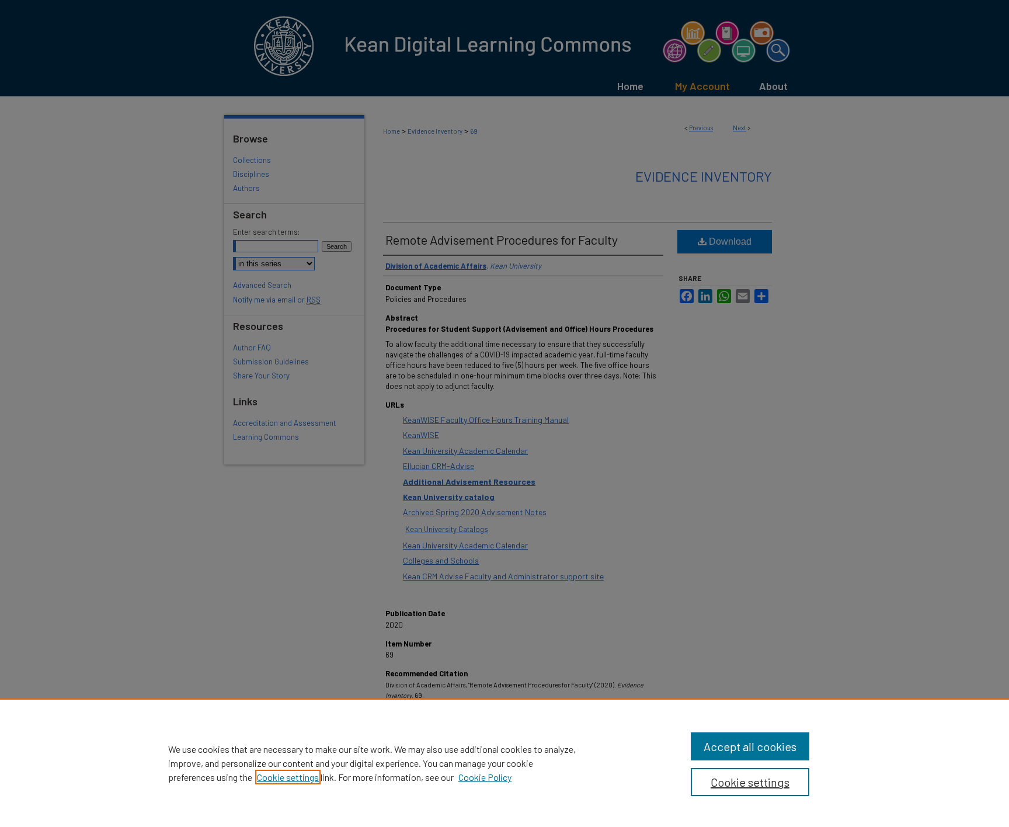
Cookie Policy (485, 777)
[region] (504, 763)
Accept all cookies (750, 746)
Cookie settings (288, 777)
